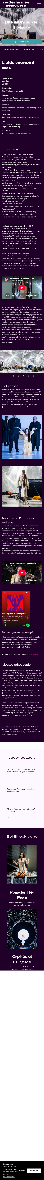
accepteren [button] (34, 1170)
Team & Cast (29, 49)
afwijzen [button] (22, 1170)
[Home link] (16, 4)
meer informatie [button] (9, 1177)
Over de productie (10, 49)
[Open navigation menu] (39, 4)
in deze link (32, 654)
